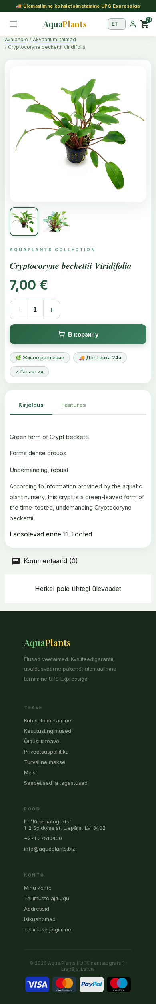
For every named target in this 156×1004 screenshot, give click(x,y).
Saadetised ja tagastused (56, 783)
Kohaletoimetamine (47, 720)
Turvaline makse (44, 762)
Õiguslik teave (41, 741)
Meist (30, 772)
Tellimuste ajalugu (46, 898)
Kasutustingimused (47, 731)
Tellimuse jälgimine (47, 929)
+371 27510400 (43, 838)
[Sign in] (132, 24)
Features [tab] (73, 405)
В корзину (83, 334)
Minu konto (38, 888)
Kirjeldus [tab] (31, 405)
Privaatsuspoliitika (46, 751)
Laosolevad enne (35, 534)
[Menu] (13, 24)
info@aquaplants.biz (49, 848)
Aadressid (36, 908)
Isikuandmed (40, 919)
